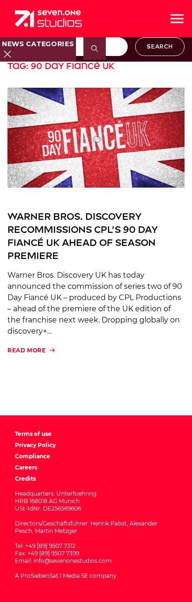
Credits (25, 478)
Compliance (32, 456)
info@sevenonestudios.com (73, 560)
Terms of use (33, 433)
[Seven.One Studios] (48, 18)
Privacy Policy (35, 444)
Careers (26, 467)
